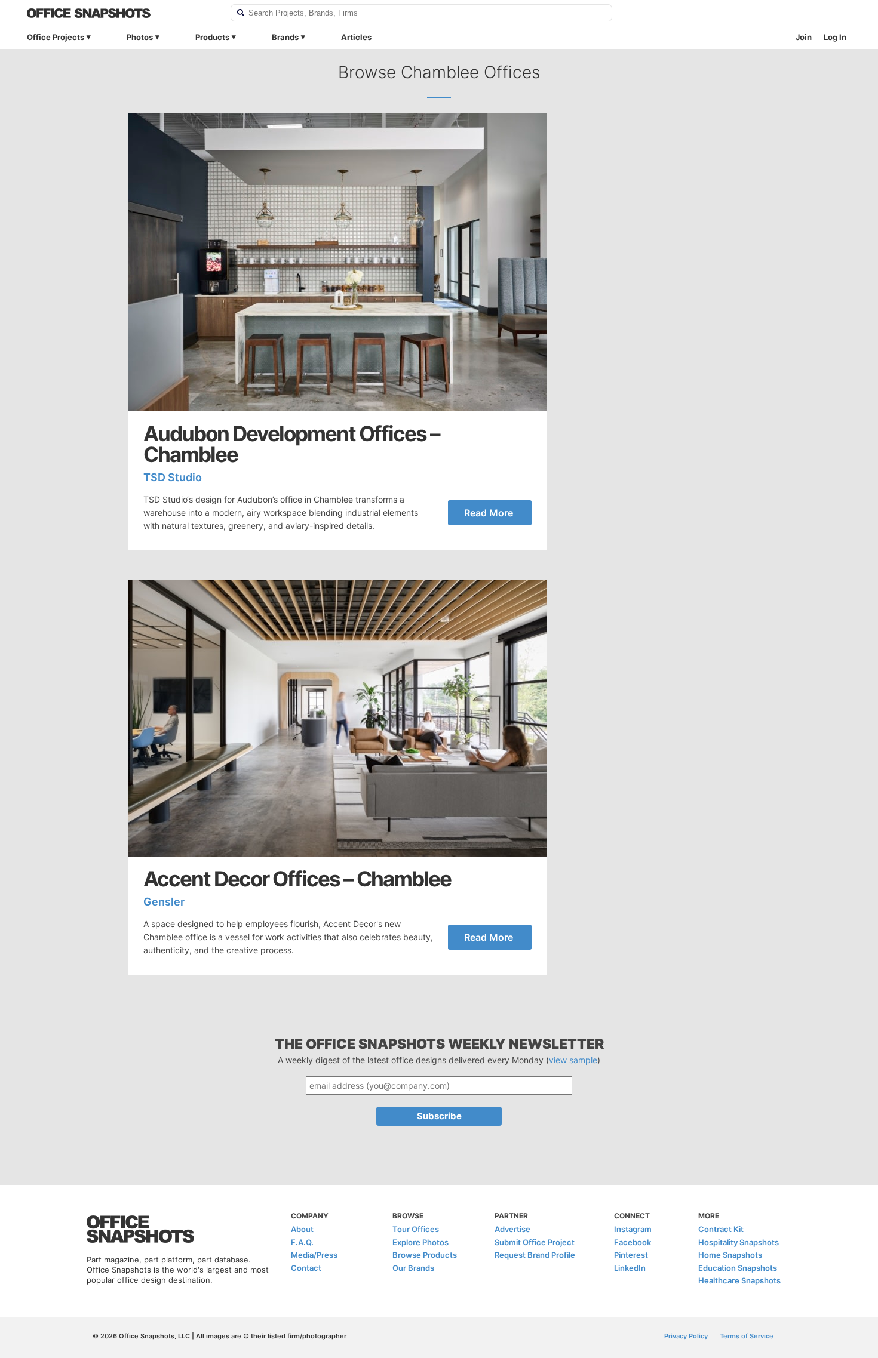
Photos (140, 37)
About (302, 1229)
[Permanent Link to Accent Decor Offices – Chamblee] (337, 718)
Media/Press (314, 1255)
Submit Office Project (535, 1242)
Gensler (164, 901)
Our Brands (413, 1268)
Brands (285, 37)
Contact (306, 1268)
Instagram (633, 1229)
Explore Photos (420, 1242)
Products (212, 37)
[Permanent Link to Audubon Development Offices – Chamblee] (337, 262)
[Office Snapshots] (121, 13)
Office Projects (55, 37)
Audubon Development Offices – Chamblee (291, 444)
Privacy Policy (686, 1336)
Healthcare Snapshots (739, 1280)
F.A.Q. (302, 1242)
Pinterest (631, 1255)
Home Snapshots (730, 1255)
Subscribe (439, 1116)
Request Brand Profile (535, 1255)
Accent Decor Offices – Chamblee (297, 879)
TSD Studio (172, 477)
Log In (835, 37)
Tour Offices (415, 1229)
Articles (356, 37)
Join (804, 37)
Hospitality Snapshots (738, 1242)
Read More (488, 513)
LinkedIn (630, 1268)
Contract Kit (721, 1229)
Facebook (632, 1242)
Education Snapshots (737, 1268)
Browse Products (424, 1255)
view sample (573, 1060)
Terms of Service (746, 1336)
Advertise (512, 1229)
